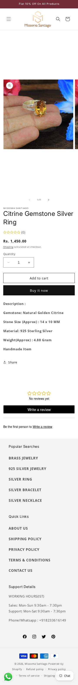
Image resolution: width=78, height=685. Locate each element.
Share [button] (12, 362)
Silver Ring (20, 479)
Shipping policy (54, 675)
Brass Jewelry (23, 458)
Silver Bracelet (25, 489)
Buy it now (39, 290)
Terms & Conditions (29, 560)
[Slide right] (48, 200)
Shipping (8, 246)
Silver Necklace (25, 500)
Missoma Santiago (36, 663)
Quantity (9, 254)
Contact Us (20, 570)
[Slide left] (29, 200)
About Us (18, 528)
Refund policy (35, 669)
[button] (8, 19)
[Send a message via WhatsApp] (8, 677)
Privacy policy (57, 669)
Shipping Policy (25, 539)
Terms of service (29, 675)
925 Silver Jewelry (27, 468)
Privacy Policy (24, 549)
